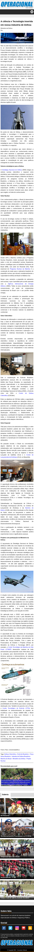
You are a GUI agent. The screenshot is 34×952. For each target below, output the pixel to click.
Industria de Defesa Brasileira (21, 756)
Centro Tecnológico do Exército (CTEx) (15, 708)
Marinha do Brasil (6, 758)
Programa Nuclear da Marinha (20, 269)
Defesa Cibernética (10, 754)
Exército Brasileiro (23, 754)
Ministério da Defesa (19, 758)
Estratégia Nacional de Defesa (12, 170)
